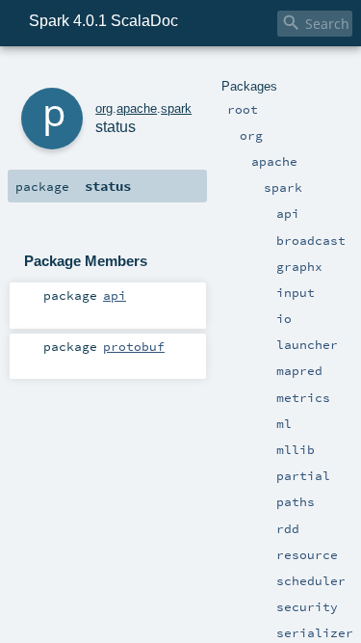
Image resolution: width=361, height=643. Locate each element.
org (104, 108)
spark (176, 108)
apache (136, 108)
